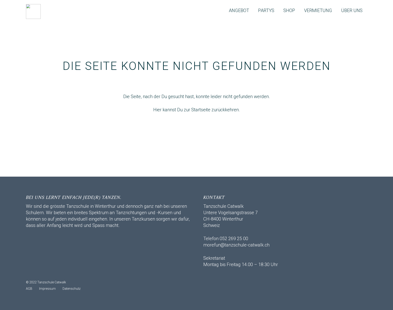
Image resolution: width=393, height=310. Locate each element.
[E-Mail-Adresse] (31, 273)
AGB (29, 288)
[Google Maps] (65, 273)
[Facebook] (43, 273)
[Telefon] (54, 273)
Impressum (47, 288)
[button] (253, 10)
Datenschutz (72, 288)
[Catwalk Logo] (33, 11)
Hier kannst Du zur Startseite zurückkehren (196, 109)
